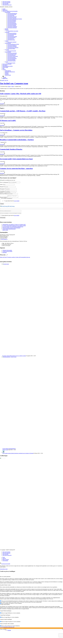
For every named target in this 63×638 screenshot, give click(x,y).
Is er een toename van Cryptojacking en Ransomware (12, 226)
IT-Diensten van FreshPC (8, 120)
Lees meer (2, 103)
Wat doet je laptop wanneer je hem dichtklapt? (11, 227)
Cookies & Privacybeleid (7, 251)
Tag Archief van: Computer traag (14, 83)
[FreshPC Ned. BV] (4, 80)
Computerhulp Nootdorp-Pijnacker (11, 149)
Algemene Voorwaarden (7, 250)
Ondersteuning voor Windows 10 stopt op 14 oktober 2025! (14, 224)
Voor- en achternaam (4, 182)
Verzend (1, 203)
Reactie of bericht (4, 197)
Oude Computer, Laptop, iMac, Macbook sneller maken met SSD (20, 93)
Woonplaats (2, 188)
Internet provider (3, 193)
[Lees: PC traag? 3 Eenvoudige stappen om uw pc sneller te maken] (32, 264)
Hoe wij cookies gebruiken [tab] (5, 576)
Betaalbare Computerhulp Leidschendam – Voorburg (17, 139)
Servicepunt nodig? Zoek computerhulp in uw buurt (16, 159)
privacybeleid (16, 200)
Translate (9, 630)
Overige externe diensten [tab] (5, 604)
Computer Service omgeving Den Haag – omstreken (16, 168)
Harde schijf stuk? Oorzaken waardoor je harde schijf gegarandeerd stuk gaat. (15, 257)
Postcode (2, 186)
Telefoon (2, 192)
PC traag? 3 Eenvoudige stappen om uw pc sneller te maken (14, 225)
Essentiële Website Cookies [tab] (5, 585)
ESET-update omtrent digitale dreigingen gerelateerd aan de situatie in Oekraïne (17, 453)
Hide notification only (10, 626)
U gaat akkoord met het (12, 200)
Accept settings (3, 626)
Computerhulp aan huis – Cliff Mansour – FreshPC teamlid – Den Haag (22, 111)
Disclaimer (4, 252)
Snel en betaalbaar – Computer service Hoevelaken (16, 130)
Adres (1, 184)
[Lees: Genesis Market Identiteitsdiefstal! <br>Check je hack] (32, 356)
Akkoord (2, 569)
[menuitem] (32, 9)
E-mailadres (2, 191)
